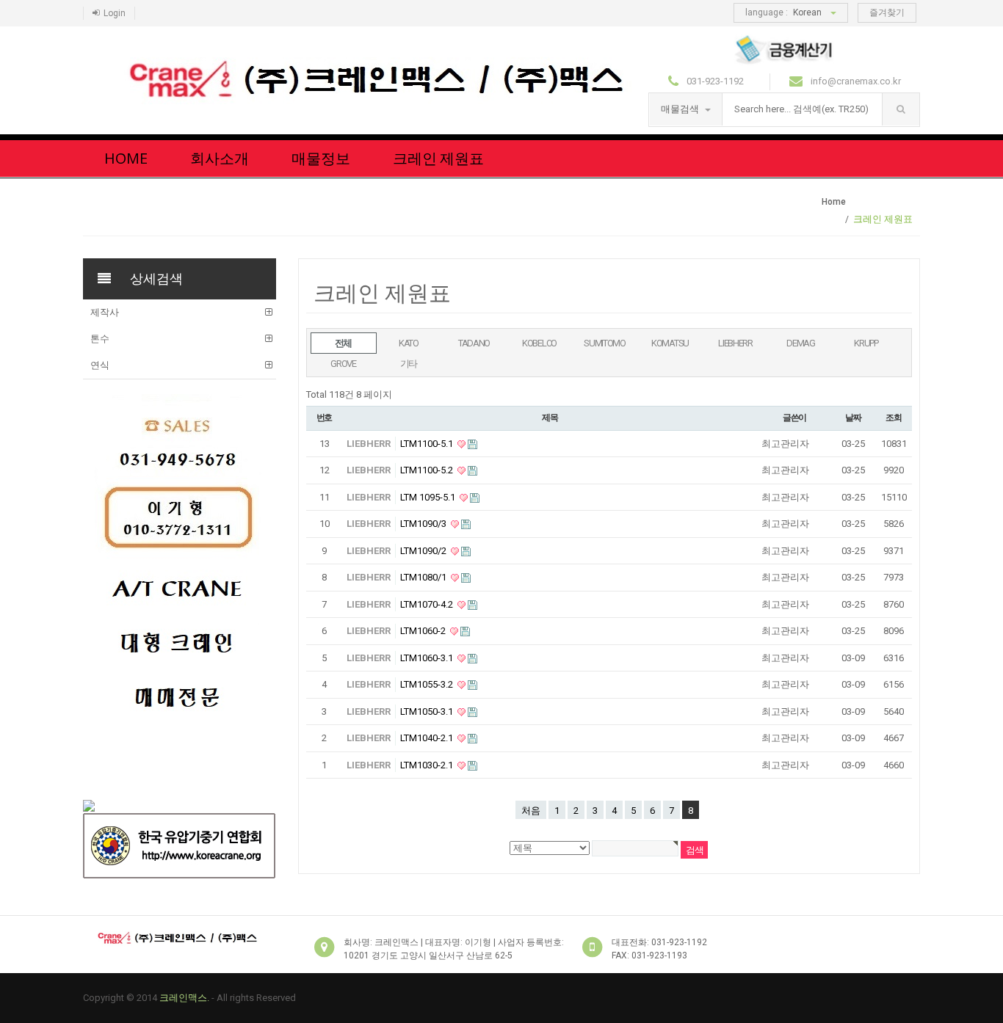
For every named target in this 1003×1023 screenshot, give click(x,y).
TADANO (474, 343)
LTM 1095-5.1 (428, 497)
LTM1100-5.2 (427, 470)
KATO (409, 343)
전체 (343, 343)
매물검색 (681, 108)
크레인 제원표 (438, 158)
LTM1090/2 (424, 550)
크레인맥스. (184, 997)
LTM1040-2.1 (427, 737)
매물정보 (321, 158)
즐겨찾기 (887, 12)
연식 (99, 365)
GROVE (343, 363)
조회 (894, 417)
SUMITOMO (605, 343)
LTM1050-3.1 (427, 711)
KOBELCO (539, 343)
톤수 (99, 338)
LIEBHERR (735, 343)
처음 (530, 810)
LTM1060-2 (424, 630)
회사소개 (219, 158)
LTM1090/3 (424, 523)
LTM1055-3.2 (427, 684)
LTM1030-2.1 (427, 765)
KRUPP (866, 343)
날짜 (853, 417)
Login (115, 13)
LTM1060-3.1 (427, 657)
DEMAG (800, 343)
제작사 (104, 312)
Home (126, 158)
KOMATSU (670, 343)
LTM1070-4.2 (427, 604)
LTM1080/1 (424, 577)
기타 (408, 363)
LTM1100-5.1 (427, 443)
